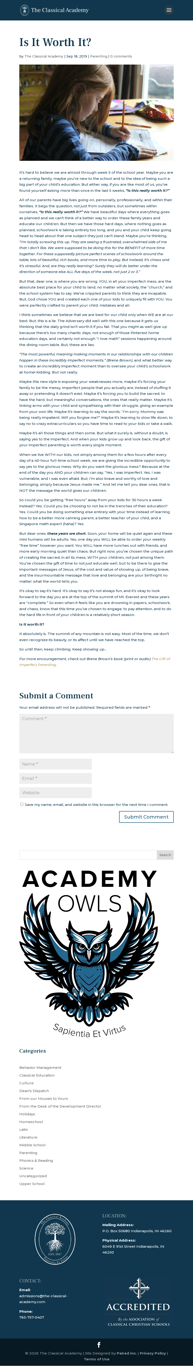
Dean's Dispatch (34, 1091)
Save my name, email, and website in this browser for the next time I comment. (96, 804)
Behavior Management (40, 1067)
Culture (26, 1083)
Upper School (32, 1183)
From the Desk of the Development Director (60, 1106)
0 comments (121, 56)
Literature (28, 1137)
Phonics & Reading (36, 1160)
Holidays (27, 1114)
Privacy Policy (153, 1353)
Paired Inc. (127, 1353)
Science (26, 1168)
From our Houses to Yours (43, 1098)
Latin (23, 1129)
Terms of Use (96, 1359)
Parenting (98, 56)
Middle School (32, 1145)
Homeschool (31, 1122)
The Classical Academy (43, 56)
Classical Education (37, 1075)
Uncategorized (33, 1176)
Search (165, 855)
